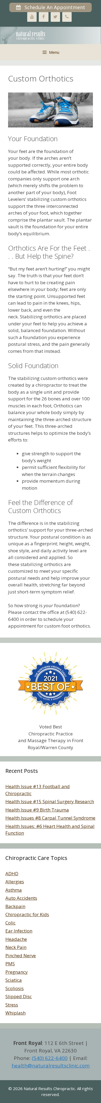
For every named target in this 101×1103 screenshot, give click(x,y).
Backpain (15, 906)
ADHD (11, 873)
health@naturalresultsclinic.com (51, 1065)
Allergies (14, 881)
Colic (10, 923)
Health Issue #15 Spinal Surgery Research (49, 801)
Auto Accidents (21, 898)
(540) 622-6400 (50, 1058)
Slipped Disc (18, 996)
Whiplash (15, 1013)
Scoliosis (14, 988)
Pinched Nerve (20, 955)
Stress (11, 1005)
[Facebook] (43, 17)
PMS (10, 963)
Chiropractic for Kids (27, 914)
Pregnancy (16, 972)
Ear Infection (18, 931)
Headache (16, 939)
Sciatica (13, 980)
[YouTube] (32, 17)
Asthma (13, 890)
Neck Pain (15, 947)
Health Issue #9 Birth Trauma (37, 810)
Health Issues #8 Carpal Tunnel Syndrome (50, 818)
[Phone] (67, 17)
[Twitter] (55, 17)
